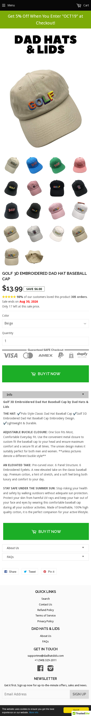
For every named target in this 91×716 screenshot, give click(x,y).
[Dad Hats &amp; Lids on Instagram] (50, 669)
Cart (86, 5)
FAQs (45, 557)
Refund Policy (45, 610)
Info (45, 394)
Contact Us (45, 604)
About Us (45, 548)
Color (5, 315)
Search (45, 598)
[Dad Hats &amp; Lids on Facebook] (40, 669)
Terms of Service (45, 615)
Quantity (7, 333)
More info (33, 712)
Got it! (76, 710)
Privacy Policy (45, 621)
